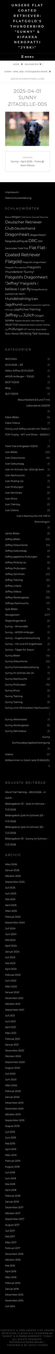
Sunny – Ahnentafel (16, 626)
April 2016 (10, 1271)
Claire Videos (12, 423)
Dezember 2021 (14, 998)
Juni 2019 (10, 1137)
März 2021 (10, 1033)
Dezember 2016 (14, 1254)
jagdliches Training (27, 309)
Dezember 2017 (14, 1207)
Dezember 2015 (14, 1294)
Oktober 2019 (13, 1114)
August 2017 (12, 1224)
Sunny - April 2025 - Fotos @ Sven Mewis (26, 71)
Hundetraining (18, 298)
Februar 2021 (12, 1038)
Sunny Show (12, 690)
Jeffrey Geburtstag (16, 550)
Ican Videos (12, 510)
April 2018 (10, 1190)
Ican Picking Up (14, 481)
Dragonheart (17, 234)
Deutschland (24, 228)
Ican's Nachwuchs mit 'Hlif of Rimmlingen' (33, 519)
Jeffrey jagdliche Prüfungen (21, 556)
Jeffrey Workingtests (17, 597)
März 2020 (11, 1085)
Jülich (29, 315)
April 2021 (10, 1027)
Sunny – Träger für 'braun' (19, 649)
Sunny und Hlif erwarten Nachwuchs (26, 707)
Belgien (16, 217)
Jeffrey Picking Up (15, 562)
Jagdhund (13, 304)
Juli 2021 (10, 1015)
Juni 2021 (10, 1021)
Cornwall (35, 217)
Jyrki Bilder (11, 609)
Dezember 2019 (14, 1102)
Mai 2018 (10, 1184)
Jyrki (21, 316)
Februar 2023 (13, 974)
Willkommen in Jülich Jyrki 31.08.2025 (27, 760)
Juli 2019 (10, 1131)
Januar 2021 (12, 1044)
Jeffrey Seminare (15, 574)
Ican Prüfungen (14, 487)
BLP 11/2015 (11, 393)
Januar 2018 (12, 1201)
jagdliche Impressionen (32, 305)
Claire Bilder (12, 417)
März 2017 (10, 1242)
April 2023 (11, 969)
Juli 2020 (10, 1073)
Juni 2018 (10, 1178)
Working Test (29, 333)
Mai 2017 (10, 1236)
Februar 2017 (12, 1248)
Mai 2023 (10, 963)
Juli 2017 (10, 1230)
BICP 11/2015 (12, 382)
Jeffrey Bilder (12, 539)
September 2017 (14, 1219)
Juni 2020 (11, 1079)
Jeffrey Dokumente (16, 545)
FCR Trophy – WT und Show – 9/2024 (26, 434)
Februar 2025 (13, 916)
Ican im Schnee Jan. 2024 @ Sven (24, 469)
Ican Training (12, 504)
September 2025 (15, 881)
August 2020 (12, 1067)
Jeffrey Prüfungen (15, 568)
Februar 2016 (12, 1283)
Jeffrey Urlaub (13, 585)
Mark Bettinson (38, 321)
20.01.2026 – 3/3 (14, 364)
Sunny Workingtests (17, 725)
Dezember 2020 (14, 1050)
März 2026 (11, 864)
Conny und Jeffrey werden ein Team (26, 428)
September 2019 (14, 1120)
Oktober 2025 (13, 876)
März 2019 (11, 1155)
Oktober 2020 (13, 1056)
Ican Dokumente (15, 457)
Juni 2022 (10, 980)
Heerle (21, 294)
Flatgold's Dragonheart (34, 262)
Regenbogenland (15, 620)
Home (16, 64)
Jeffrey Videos (13, 591)
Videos (9, 754)
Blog (8, 388)
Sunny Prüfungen (15, 684)
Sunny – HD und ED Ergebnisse (23, 644)
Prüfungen (15, 329)
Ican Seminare (13, 492)
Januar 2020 (12, 1097)
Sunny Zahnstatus (15, 731)
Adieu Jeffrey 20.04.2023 (19, 370)
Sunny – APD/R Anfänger (19, 632)
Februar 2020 (13, 1091)
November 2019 (14, 1108)
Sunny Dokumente (16, 661)
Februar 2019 (12, 1160)
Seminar (31, 329)
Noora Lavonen (36, 325)
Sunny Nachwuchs (16, 678)
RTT (25, 329)
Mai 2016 (10, 1265)
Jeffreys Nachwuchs (16, 603)
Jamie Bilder (12, 533)
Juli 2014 (10, 1306)
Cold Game (26, 217)
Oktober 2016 (13, 1259)
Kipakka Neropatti (23, 321)
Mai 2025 (10, 899)
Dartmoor (44, 217)
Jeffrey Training (14, 580)
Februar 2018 (12, 1195)
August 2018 (12, 1166)
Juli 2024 (10, 928)
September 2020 (15, 1062)
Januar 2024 (12, 951)
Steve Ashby (41, 329)
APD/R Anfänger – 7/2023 (19, 376)
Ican (34, 299)
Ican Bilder (11, 452)
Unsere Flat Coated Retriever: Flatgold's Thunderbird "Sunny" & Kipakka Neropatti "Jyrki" (27, 26)
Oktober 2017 (12, 1213)
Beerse (8, 217)
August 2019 (12, 1126)
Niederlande (23, 325)
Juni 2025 (10, 893)
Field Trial (23, 248)
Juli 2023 (10, 957)
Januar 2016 (12, 1288)
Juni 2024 (10, 934)
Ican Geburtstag (14, 463)
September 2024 (15, 922)
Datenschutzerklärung (18, 198)
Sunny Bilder (12, 655)
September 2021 (14, 1009)
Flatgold (13, 261)
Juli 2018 (10, 1172)
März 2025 (11, 910)
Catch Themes (38, 1345)
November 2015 (14, 1300)
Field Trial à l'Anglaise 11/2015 (21, 446)
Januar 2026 (12, 870)
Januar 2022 (12, 992)
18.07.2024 (11, 359)
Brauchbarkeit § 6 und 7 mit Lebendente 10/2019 (34, 402)
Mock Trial (11, 324)
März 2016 (11, 1277)
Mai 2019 (10, 1143)
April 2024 (11, 945)
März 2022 (11, 986)
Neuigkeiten (31, 64)
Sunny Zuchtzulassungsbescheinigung (31, 740)
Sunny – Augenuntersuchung (22, 638)
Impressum (12, 192)
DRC (32, 240)
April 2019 (10, 1149)
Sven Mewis (12, 333)
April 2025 (11, 905)
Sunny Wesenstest (16, 719)
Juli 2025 (10, 887)
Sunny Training (14, 696)
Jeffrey (11, 315)
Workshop (43, 333)
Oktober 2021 (12, 1003)
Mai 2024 (10, 940)
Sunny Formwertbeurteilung (22, 667)
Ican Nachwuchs (15, 475)
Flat (33, 247)
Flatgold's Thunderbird (16, 267)
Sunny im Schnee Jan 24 (19, 673)
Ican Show (11, 498)
